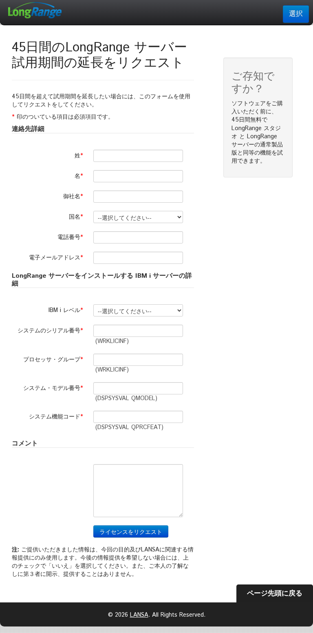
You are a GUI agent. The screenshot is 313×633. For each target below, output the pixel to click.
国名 (77, 217)
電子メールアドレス (57, 258)
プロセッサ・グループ (54, 360)
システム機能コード (57, 417)
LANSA (139, 615)
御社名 (74, 197)
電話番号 (71, 237)
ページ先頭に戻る (274, 593)
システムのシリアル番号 (51, 331)
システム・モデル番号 (54, 388)
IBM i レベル (66, 310)
